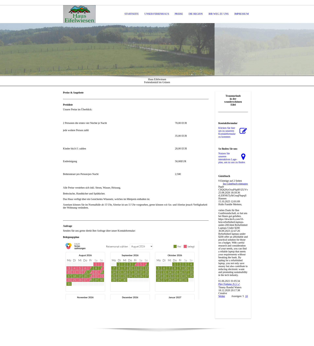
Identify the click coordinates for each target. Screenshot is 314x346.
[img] (79, 14)
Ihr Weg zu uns (219, 13)
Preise (179, 13)
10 (246, 296)
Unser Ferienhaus (156, 13)
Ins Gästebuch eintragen (235, 183)
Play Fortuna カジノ (229, 284)
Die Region (196, 13)
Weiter (221, 296)
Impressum (241, 13)
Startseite (131, 13)
